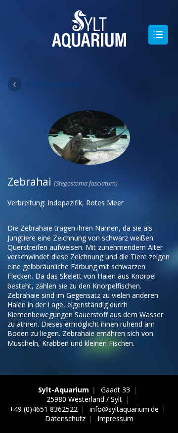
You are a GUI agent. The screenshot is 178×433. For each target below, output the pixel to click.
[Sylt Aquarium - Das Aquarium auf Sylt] (89, 43)
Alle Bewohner (55, 84)
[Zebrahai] (89, 160)
